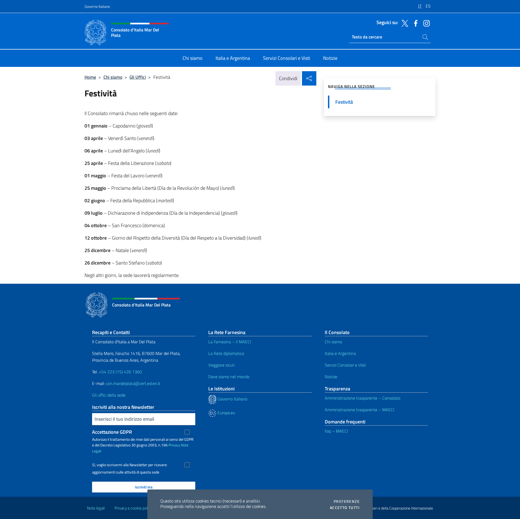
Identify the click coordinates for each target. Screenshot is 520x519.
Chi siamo (112, 77)
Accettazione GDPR (112, 432)
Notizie (331, 376)
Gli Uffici (137, 77)
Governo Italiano (97, 6)
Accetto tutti (345, 508)
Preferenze (347, 501)
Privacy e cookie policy (133, 508)
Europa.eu (225, 412)
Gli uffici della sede (108, 395)
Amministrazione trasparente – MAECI (359, 409)
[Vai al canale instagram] (425, 22)
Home (90, 77)
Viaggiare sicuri (221, 365)
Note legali (96, 508)
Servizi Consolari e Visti (345, 365)
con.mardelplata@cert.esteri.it (133, 383)
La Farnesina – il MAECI (229, 341)
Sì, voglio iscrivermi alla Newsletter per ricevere (129, 465)
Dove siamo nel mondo (228, 376)
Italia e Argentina (340, 353)
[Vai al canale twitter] (403, 22)
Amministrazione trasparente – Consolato (362, 398)
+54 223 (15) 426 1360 (120, 371)
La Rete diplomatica (226, 353)
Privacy (174, 445)
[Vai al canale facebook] (414, 22)
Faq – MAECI (336, 431)
